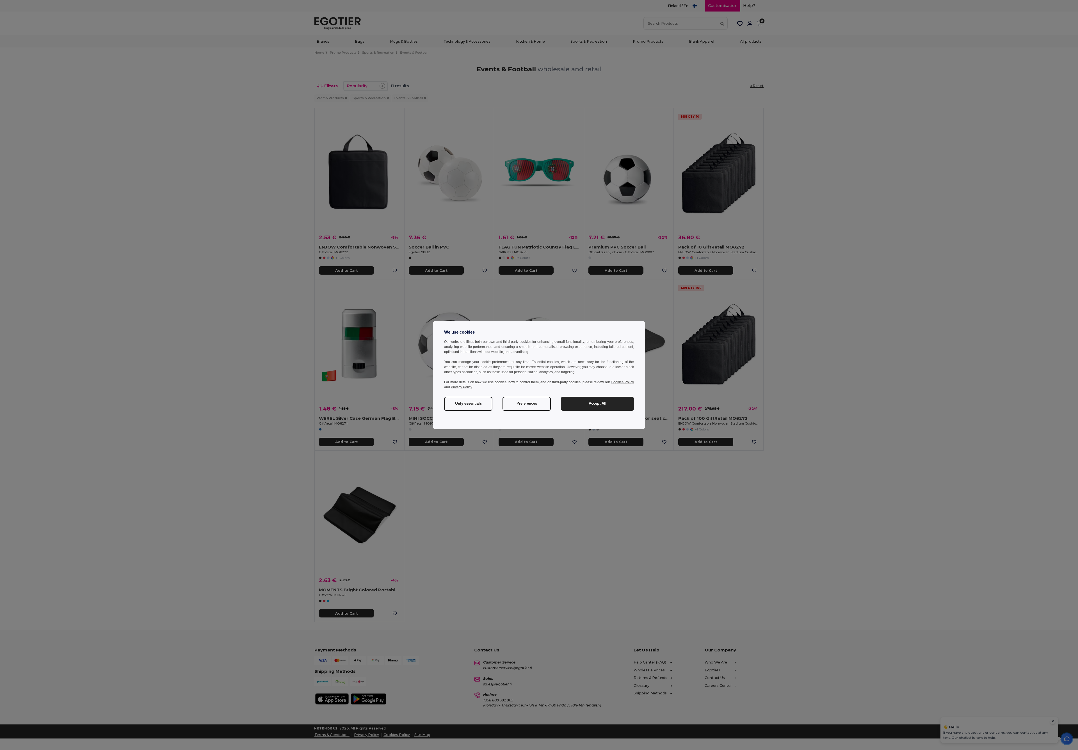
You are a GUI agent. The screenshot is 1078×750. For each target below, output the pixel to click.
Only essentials (468, 403)
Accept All (597, 403)
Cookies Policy (622, 382)
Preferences (527, 403)
